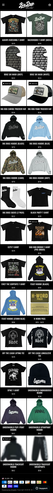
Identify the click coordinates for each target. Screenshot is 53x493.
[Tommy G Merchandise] (26, 5)
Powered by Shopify (9, 490)
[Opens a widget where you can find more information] (41, 488)
